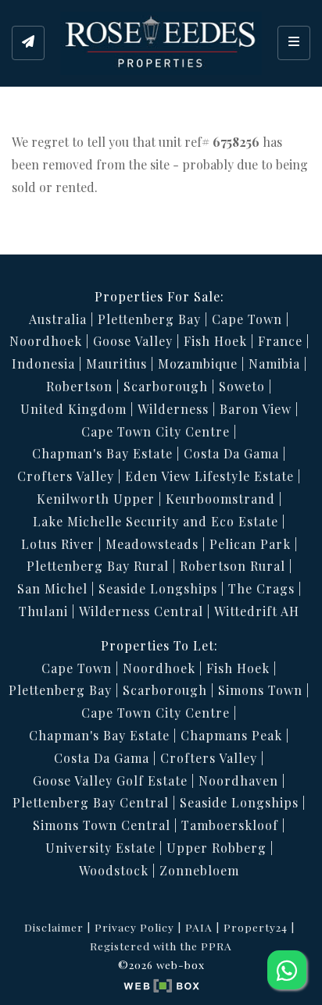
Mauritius (116, 363)
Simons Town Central (101, 825)
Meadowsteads (152, 544)
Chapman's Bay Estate (102, 453)
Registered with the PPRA (161, 946)
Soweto (242, 386)
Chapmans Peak (231, 735)
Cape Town (247, 319)
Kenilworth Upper (96, 498)
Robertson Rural (232, 566)
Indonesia (43, 363)
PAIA (199, 927)
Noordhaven (238, 780)
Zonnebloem (199, 870)
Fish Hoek (215, 341)
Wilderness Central (141, 611)
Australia (58, 319)
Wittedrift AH (256, 611)
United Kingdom (73, 409)
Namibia (274, 363)
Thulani (43, 611)
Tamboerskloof (229, 825)
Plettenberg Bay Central (91, 802)
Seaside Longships (157, 588)
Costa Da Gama (231, 453)
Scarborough (165, 386)
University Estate (100, 847)
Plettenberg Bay (149, 319)
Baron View (256, 409)
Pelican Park (250, 544)
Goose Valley (133, 341)
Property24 (256, 927)
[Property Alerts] (28, 43)
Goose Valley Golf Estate (110, 780)
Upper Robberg (216, 847)
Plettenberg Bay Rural (98, 566)
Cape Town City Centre (155, 431)
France (280, 341)
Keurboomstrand (220, 498)
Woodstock (113, 870)
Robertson (79, 386)
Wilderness (173, 409)
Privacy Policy (134, 927)
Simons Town (260, 690)
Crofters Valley (65, 476)
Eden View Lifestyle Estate (209, 476)
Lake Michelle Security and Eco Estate (155, 521)
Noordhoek (45, 341)
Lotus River (58, 544)
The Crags (261, 588)
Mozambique (198, 363)
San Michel (52, 588)
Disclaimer (54, 927)
